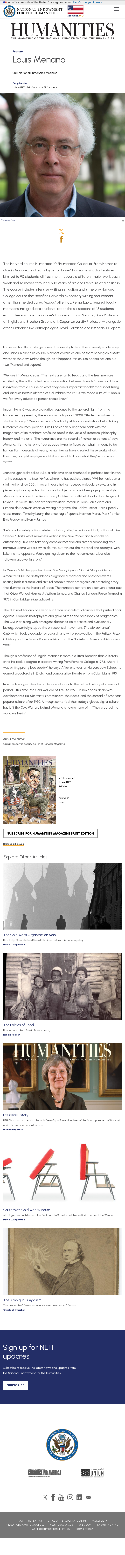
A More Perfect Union (93, 1473)
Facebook (61, 239)
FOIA (20, 1520)
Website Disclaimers (62, 1525)
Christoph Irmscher (14, 1310)
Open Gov (85, 1525)
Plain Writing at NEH (107, 1525)
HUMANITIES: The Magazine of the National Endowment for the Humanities (62, 31)
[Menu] (116, 9)
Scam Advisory (85, 1529)
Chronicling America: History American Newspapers (44, 1473)
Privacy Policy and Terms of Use (25, 1525)
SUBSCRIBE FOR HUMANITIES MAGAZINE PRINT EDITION (50, 833)
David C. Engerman (14, 944)
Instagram (70, 1497)
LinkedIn (79, 1497)
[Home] (62, 1444)
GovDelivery (88, 1497)
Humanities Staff (13, 1129)
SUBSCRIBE (15, 1385)
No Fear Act (35, 1520)
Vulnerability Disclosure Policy (51, 1529)
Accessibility (99, 1520)
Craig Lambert (21, 83)
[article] (57, 790)
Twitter (61, 231)
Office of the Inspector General (67, 1520)
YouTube (61, 1497)
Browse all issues (13, 843)
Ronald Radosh (11, 1034)
